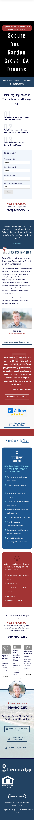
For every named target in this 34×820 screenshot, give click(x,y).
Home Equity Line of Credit (6, 648)
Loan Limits (15, 647)
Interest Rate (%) (10, 175)
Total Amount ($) (9, 159)
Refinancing (6, 653)
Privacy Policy (17, 805)
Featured (5, 646)
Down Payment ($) (10, 167)
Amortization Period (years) (13, 183)
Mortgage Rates (6, 651)
